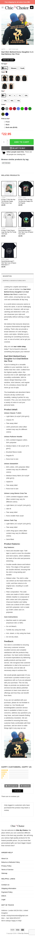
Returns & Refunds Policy (10, 862)
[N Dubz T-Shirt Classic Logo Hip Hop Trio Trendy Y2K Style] (9, 219)
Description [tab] (7, 276)
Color (3, 104)
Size (3, 91)
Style (4, 72)
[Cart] (32, 7)
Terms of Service (7, 869)
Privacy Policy (6, 866)
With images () (12, 786)
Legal (3, 899)
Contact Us (5, 885)
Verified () (26, 786)
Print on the (5, 118)
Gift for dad (13, 49)
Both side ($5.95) (11, 127)
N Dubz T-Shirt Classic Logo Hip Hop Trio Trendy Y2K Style (8, 232)
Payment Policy (6, 892)
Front (8, 122)
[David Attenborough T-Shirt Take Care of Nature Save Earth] (26, 219)
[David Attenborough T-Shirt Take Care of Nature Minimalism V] (9, 250)
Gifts (3, 49)
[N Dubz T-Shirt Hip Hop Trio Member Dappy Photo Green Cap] (9, 188)
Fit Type (4, 64)
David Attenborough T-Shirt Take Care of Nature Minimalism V (8, 262)
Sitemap (4, 873)
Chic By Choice (22, 830)
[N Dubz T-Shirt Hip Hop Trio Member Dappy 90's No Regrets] (26, 188)
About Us (4, 858)
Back (7, 124)
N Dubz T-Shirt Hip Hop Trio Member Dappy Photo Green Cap (8, 201)
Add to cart (21, 142)
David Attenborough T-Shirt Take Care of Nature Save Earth (25, 232)
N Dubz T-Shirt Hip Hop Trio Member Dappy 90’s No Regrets (25, 201)
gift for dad (6, 162)
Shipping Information (8, 888)
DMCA (3, 896)
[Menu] (2, 7)
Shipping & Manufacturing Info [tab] (14, 280)
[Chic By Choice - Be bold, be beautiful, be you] (16, 7)
